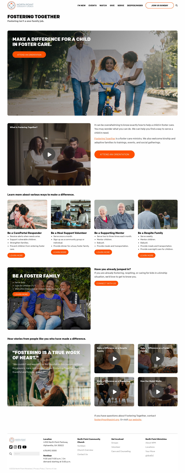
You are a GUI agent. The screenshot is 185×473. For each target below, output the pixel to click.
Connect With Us (106, 283)
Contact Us (82, 454)
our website (134, 419)
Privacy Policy (39, 468)
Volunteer (115, 447)
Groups (114, 442)
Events (93, 5)
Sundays (81, 445)
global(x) (149, 455)
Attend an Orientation (29, 54)
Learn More (16, 255)
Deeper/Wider (135, 5)
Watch (103, 5)
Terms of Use (51, 468)
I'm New (82, 5)
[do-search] (27, 454)
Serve (121, 5)
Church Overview (85, 450)
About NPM (150, 442)
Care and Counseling (121, 451)
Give (112, 5)
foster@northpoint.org (106, 419)
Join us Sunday (159, 5)
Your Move (150, 451)
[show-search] (176, 5)
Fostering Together (104, 138)
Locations (150, 447)
